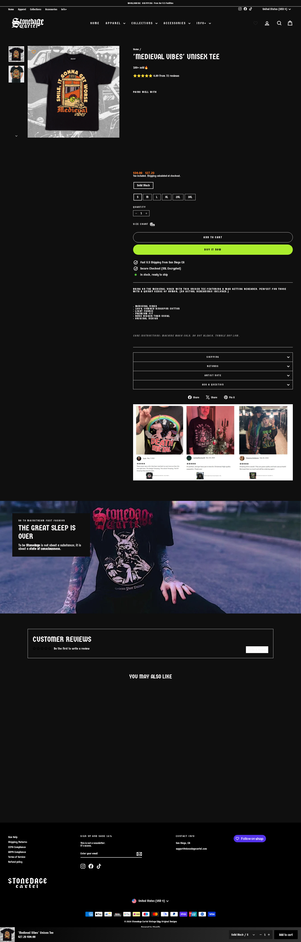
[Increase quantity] (269, 935)
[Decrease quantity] (261, 935)
